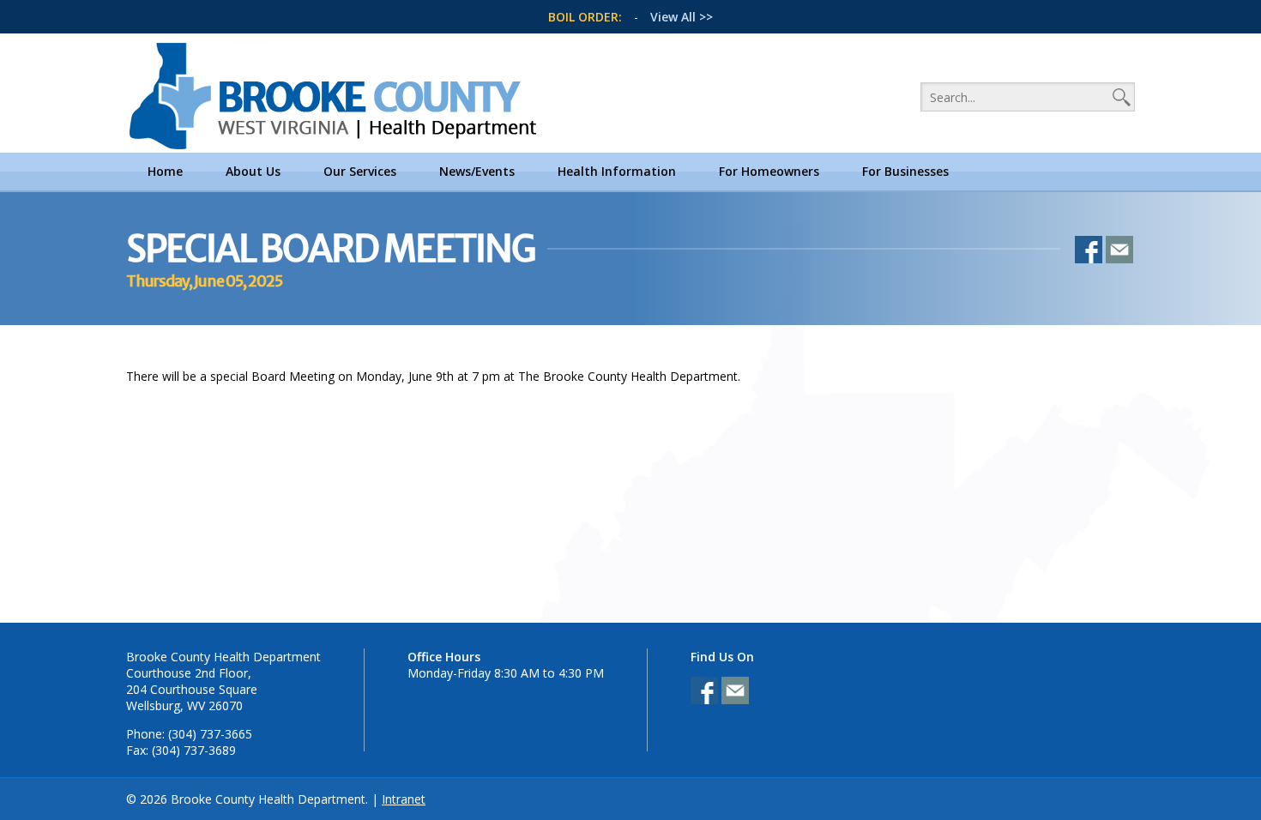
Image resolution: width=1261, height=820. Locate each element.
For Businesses (905, 171)
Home (165, 171)
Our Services (359, 171)
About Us (253, 171)
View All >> (681, 17)
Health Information (617, 171)
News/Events (477, 171)
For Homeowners (769, 171)
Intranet (403, 799)
